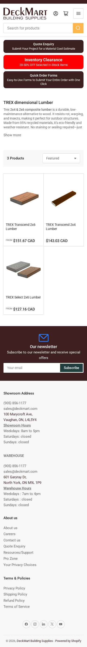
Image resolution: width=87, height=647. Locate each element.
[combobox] (43, 28)
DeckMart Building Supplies (35, 641)
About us (10, 528)
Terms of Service (16, 607)
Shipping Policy (15, 594)
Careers (9, 534)
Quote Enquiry (14, 546)
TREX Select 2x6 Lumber (23, 297)
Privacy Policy (14, 588)
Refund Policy (14, 600)
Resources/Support (18, 552)
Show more (12, 135)
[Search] (78, 28)
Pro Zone (10, 558)
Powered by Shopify (68, 641)
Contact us (11, 540)
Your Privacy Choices (19, 565)
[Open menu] (78, 13)
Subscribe (71, 368)
